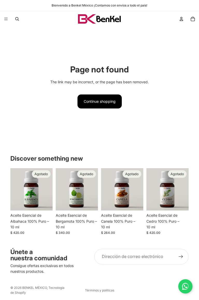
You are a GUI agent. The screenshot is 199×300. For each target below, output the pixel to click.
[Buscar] (17, 19)
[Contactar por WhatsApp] (185, 286)
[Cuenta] (181, 19)
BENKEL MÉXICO (34, 288)
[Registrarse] (180, 256)
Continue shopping (100, 101)
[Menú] (6, 19)
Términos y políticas (99, 290)
